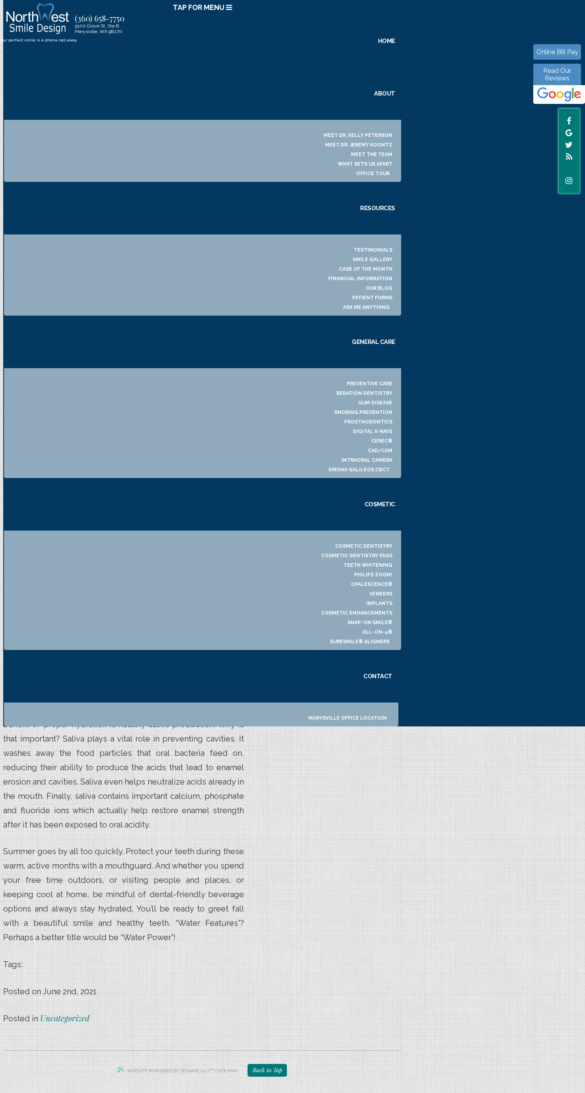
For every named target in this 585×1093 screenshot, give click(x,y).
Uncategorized (65, 1018)
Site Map (227, 1070)
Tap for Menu (199, 7)
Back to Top (267, 1070)
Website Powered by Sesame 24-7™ (170, 1070)
